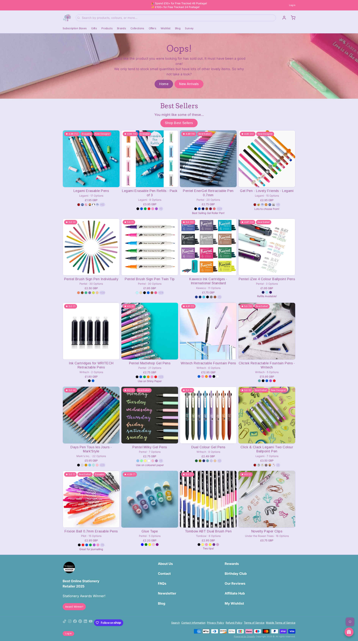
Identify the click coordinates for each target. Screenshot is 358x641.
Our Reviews (235, 583)
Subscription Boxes (75, 28)
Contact (164, 574)
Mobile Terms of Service (280, 622)
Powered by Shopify (244, 636)
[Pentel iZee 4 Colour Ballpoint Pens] (266, 247)
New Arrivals (189, 84)
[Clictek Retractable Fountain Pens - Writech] (266, 331)
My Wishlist (234, 603)
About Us (165, 564)
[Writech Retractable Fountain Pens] (208, 331)
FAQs (162, 583)
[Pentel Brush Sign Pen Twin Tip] (149, 247)
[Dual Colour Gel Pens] (208, 415)
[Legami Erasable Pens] (91, 158)
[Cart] (291, 17)
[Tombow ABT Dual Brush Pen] (208, 499)
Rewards (232, 564)
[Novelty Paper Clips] (266, 499)
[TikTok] (64, 622)
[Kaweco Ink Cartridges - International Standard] (208, 247)
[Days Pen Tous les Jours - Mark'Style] (91, 415)
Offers (152, 28)
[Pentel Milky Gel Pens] (149, 415)
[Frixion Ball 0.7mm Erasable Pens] (91, 499)
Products (107, 28)
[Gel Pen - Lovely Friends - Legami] (266, 158)
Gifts (94, 28)
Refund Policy (234, 622)
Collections (137, 28)
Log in (292, 5)
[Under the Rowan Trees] (67, 17)
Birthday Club (236, 574)
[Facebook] (75, 622)
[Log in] (282, 17)
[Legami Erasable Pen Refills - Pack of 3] (149, 158)
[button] (91, 181)
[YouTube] (90, 622)
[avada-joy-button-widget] (349, 632)
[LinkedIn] (85, 622)
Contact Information (193, 622)
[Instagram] (70, 622)
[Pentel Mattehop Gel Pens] (149, 331)
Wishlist (166, 28)
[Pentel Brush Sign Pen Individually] (91, 247)
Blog (177, 28)
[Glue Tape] (149, 499)
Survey (189, 28)
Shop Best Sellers (179, 123)
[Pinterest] (80, 622)
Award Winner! (74, 606)
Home (163, 84)
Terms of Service (254, 622)
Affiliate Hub (235, 593)
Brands (121, 28)
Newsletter (167, 593)
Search (175, 622)
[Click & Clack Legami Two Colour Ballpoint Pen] (266, 415)
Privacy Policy (215, 622)
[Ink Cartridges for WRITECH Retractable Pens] (91, 331)
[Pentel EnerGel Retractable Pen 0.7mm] (208, 158)
